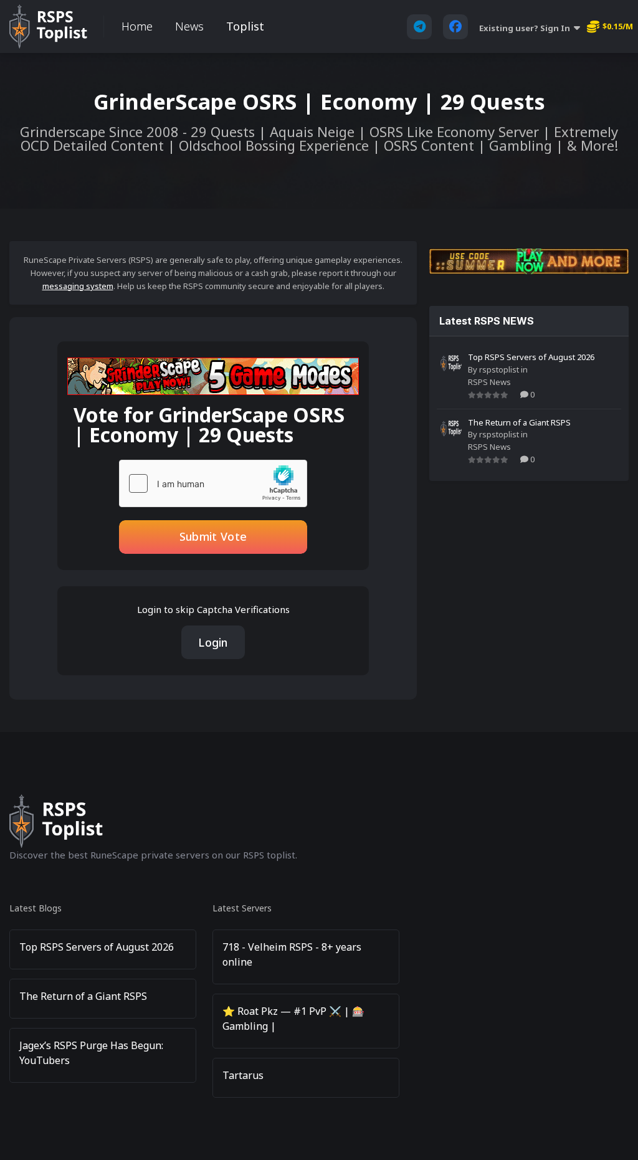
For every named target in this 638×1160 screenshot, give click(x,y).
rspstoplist (499, 369)
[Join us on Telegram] (419, 26)
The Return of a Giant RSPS (519, 422)
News (189, 26)
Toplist (245, 26)
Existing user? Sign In (526, 28)
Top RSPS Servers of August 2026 (531, 357)
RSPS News (489, 381)
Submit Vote (213, 536)
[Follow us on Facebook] (455, 26)
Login (213, 642)
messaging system (77, 286)
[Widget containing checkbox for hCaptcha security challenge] (213, 483)
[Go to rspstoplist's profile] (451, 363)
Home (137, 26)
